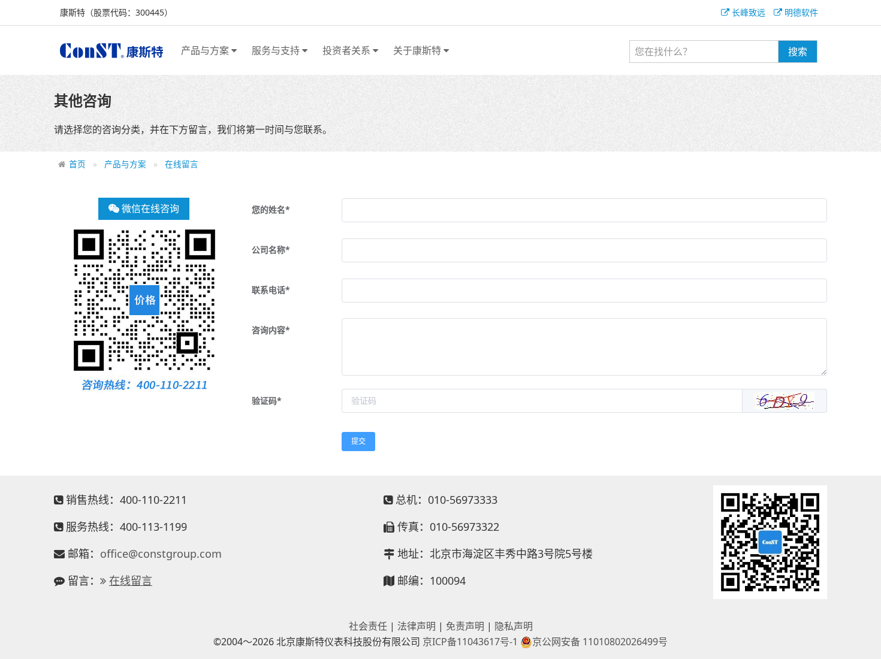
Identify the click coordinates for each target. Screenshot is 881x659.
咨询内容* (271, 329)
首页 (77, 164)
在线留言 (181, 164)
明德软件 (800, 12)
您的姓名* (271, 209)
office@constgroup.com (161, 553)
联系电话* (271, 289)
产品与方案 (206, 50)
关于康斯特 (418, 50)
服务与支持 (277, 50)
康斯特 (111, 50)
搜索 (797, 51)
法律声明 (416, 626)
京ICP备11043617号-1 (470, 641)
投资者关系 (347, 50)
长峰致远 (747, 12)
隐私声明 (513, 626)
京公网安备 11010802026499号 (600, 641)
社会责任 (368, 626)
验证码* (267, 400)
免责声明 (465, 626)
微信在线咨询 (149, 208)
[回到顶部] (865, 643)
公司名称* (271, 249)
